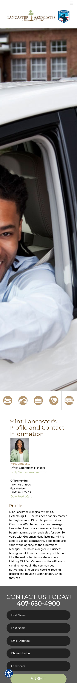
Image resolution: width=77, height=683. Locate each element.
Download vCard (21, 496)
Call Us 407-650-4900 (23, 3)
